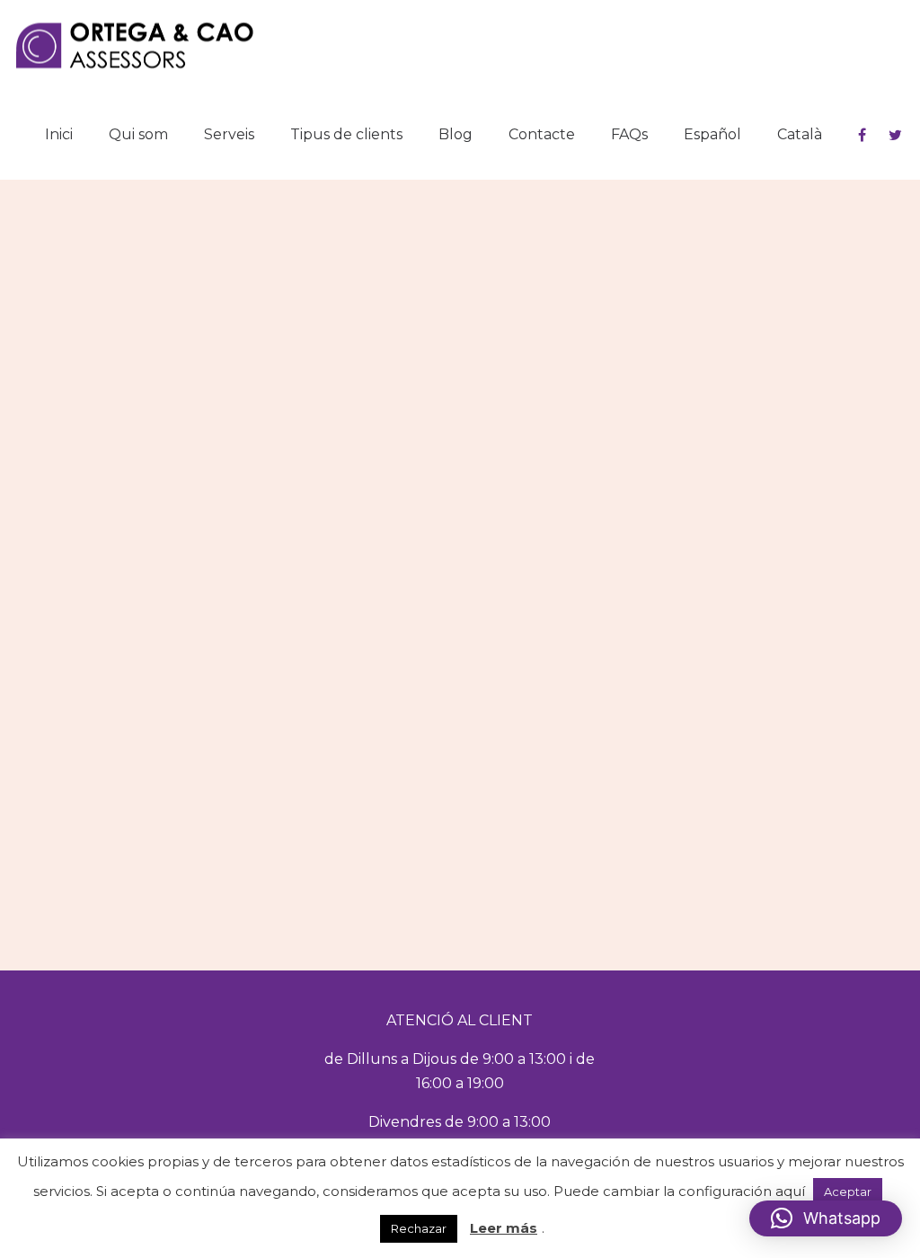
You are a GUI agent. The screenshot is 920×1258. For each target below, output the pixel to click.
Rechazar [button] (419, 1228)
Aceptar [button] (847, 1191)
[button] (825, 1218)
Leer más (503, 1227)
